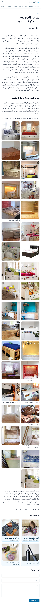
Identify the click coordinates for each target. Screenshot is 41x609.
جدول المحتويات (33, 28)
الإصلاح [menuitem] (3, 6)
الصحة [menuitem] (31, 6)
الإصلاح (37, 13)
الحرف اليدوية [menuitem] (23, 6)
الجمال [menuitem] (15, 6)
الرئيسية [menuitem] (37, 6)
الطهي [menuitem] (9, 6)
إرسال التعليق (34, 600)
